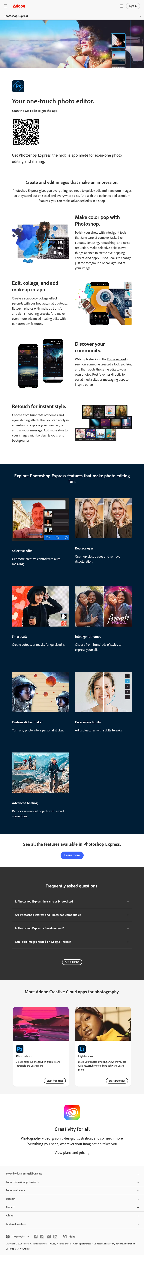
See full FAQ (72, 962)
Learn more (72, 855)
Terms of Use (65, 1243)
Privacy (53, 1243)
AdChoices (25, 1248)
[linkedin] (55, 1236)
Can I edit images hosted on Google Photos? (43, 941)
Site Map (10, 1248)
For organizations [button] (15, 1190)
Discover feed (116, 359)
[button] (121, 6)
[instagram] (42, 1236)
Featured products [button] (16, 1224)
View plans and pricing (72, 1152)
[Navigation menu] (5, 6)
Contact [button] (10, 1207)
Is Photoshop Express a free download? (39, 928)
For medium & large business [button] (22, 1182)
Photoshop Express (16, 16)
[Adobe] (19, 6)
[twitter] (49, 1236)
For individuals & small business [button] (24, 1173)
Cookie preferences (82, 1243)
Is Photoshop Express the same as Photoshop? (44, 901)
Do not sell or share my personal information (114, 1243)
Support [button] (10, 1198)
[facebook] (36, 1236)
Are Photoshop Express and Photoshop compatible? (48, 915)
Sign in (133, 6)
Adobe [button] (9, 1215)
